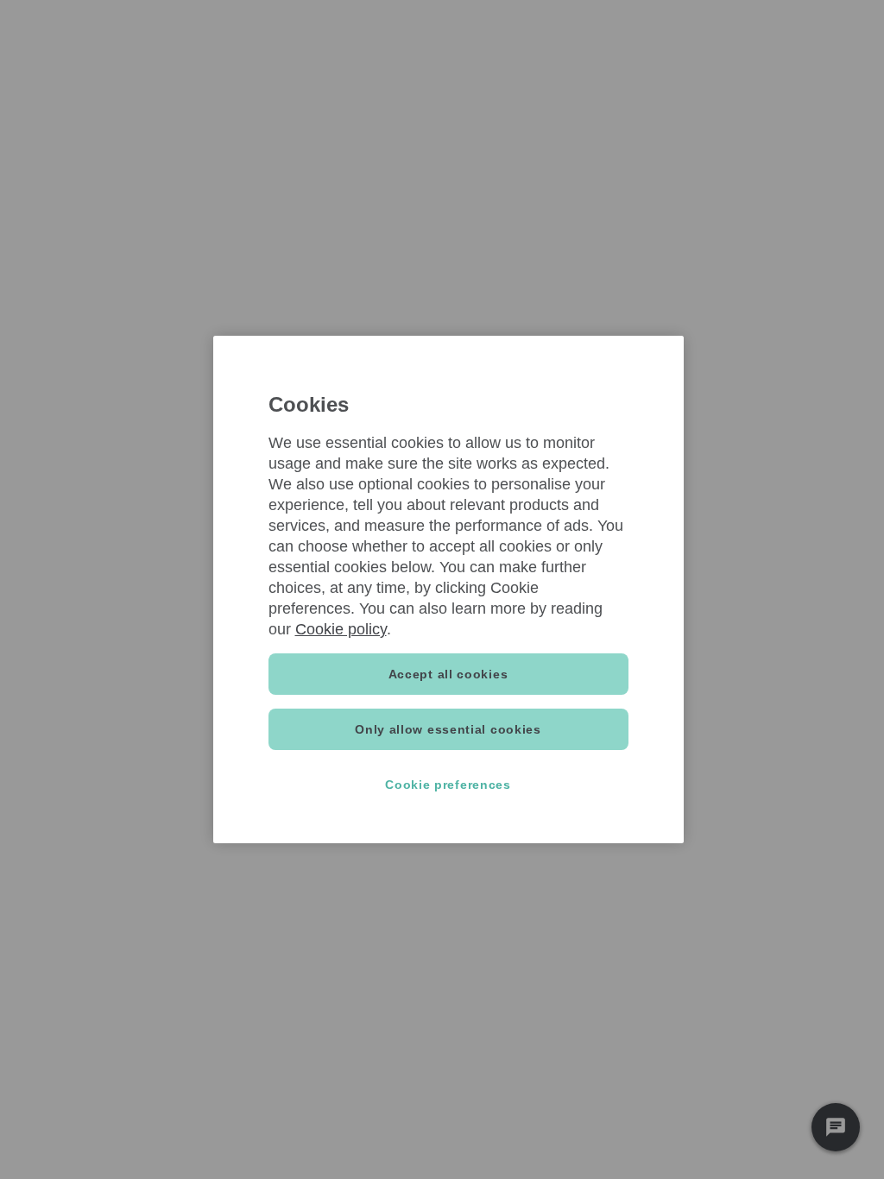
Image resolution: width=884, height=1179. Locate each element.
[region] (448, 589)
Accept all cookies (448, 674)
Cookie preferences (448, 784)
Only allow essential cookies (448, 729)
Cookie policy (341, 629)
